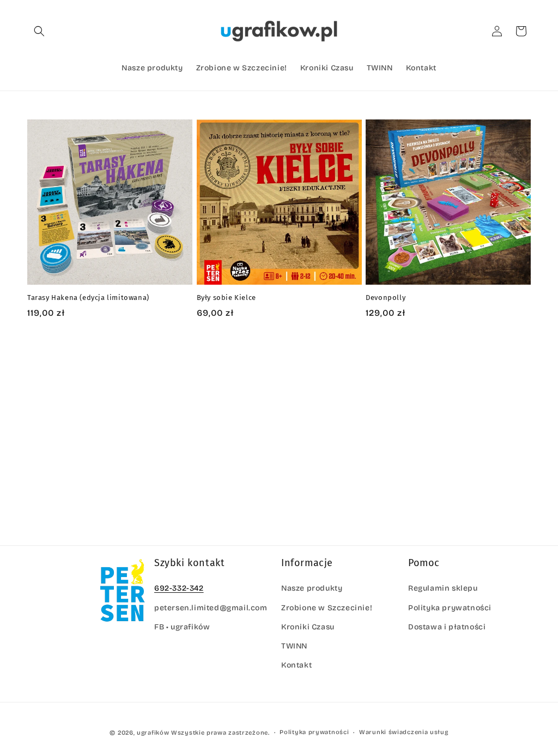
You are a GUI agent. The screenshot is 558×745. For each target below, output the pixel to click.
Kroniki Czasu (308, 627)
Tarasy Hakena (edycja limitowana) (88, 297)
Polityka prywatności (450, 607)
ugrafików (153, 732)
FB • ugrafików (182, 627)
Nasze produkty (311, 588)
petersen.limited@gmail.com (211, 607)
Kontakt (296, 665)
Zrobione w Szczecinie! (326, 607)
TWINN (294, 646)
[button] (39, 31)
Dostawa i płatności (447, 627)
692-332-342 (179, 588)
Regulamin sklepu (443, 588)
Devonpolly (385, 297)
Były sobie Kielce (226, 297)
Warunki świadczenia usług (403, 732)
